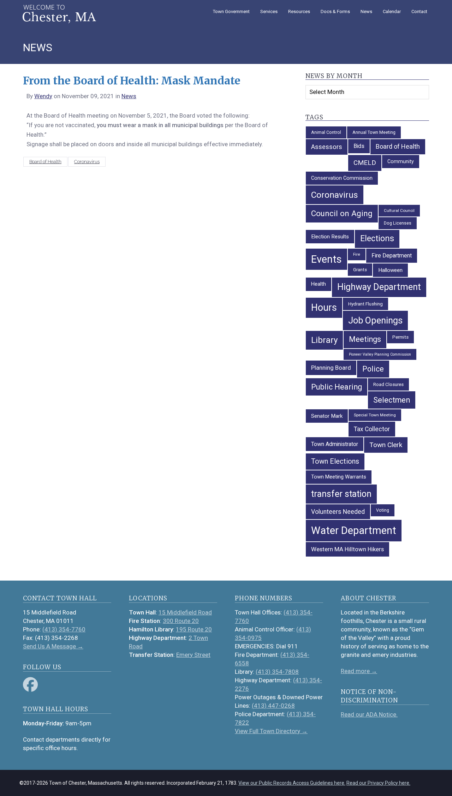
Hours (324, 307)
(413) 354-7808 (277, 671)
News (366, 11)
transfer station (341, 494)
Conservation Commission (342, 178)
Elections (377, 238)
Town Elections (335, 461)
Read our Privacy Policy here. (378, 783)
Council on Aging (342, 213)
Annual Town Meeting (374, 132)
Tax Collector (372, 429)
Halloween (390, 270)
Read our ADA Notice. (369, 714)
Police (373, 368)
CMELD (364, 163)
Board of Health (45, 161)
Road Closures (388, 384)
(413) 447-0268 (273, 705)
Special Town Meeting (375, 414)
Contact (419, 11)
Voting (382, 510)
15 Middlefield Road (185, 612)
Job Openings (375, 320)
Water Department (353, 530)
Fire (356, 254)
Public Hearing (336, 386)
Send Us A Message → (53, 646)
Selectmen (391, 400)
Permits (400, 337)
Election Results (330, 236)
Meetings (365, 339)
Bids (358, 146)
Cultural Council (399, 210)
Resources (299, 11)
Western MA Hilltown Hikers (347, 549)
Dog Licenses (397, 223)
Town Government (231, 11)
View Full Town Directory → (271, 731)
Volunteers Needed (338, 511)
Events (326, 259)
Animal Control (326, 132)
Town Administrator (334, 444)
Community (400, 161)
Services (269, 11)
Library (324, 340)
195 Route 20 (194, 629)
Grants (360, 269)
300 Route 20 (181, 620)
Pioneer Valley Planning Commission (380, 354)
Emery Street (193, 654)
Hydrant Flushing (365, 304)
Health (318, 284)
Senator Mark (327, 416)
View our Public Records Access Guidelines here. (291, 783)
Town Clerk (385, 445)
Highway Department (379, 287)
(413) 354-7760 (63, 629)
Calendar (392, 11)
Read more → (359, 671)
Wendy (43, 96)
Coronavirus (87, 161)
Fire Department (391, 255)
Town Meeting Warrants (338, 477)
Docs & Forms (335, 11)
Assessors (326, 146)
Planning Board (331, 367)
